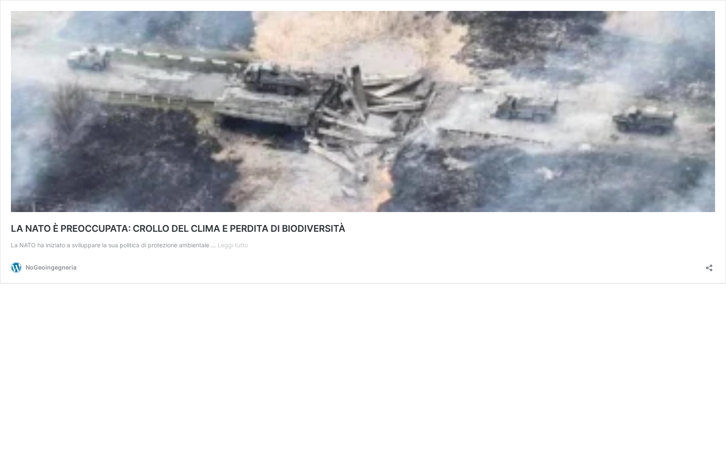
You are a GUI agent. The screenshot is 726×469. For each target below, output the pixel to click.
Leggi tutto (233, 245)
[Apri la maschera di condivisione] (709, 265)
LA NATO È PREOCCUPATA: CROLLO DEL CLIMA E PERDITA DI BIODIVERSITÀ (178, 228)
